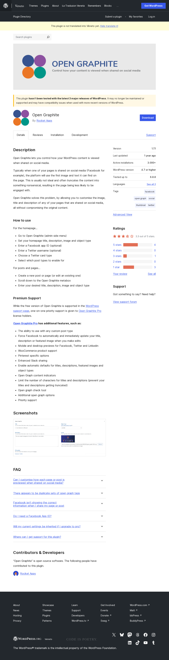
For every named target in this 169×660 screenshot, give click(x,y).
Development (80, 135)
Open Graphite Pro (90, 310)
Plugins (46, 615)
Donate (106, 615)
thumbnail (141, 205)
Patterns (47, 620)
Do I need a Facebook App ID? (32, 516)
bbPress (136, 615)
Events (104, 610)
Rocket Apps (44, 120)
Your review (120, 273)
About (16, 605)
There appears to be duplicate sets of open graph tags (46, 493)
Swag (105, 620)
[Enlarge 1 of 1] (101, 423)
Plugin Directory (22, 16)
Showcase (48, 605)
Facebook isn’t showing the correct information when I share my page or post (38, 504)
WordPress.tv (80, 620)
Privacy (17, 620)
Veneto (48, 639)
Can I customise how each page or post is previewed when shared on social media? (39, 481)
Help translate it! (109, 26)
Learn (75, 605)
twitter (151, 205)
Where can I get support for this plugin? (37, 536)
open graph (140, 198)
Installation (57, 135)
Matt (134, 610)
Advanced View (122, 214)
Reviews (38, 135)
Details (21, 135)
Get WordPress (153, 5)
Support (151, 135)
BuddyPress (138, 620)
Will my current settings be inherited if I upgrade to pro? (47, 526)
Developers (78, 615)
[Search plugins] (48, 37)
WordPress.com (140, 605)
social (151, 198)
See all (152, 273)
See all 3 (151, 184)
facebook (149, 191)
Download (148, 117)
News (16, 610)
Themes (46, 610)
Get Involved (108, 605)
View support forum (125, 301)
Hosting (17, 615)
